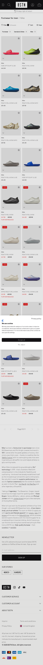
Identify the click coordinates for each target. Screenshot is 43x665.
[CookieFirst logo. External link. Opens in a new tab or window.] (3, 321)
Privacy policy (36, 318)
